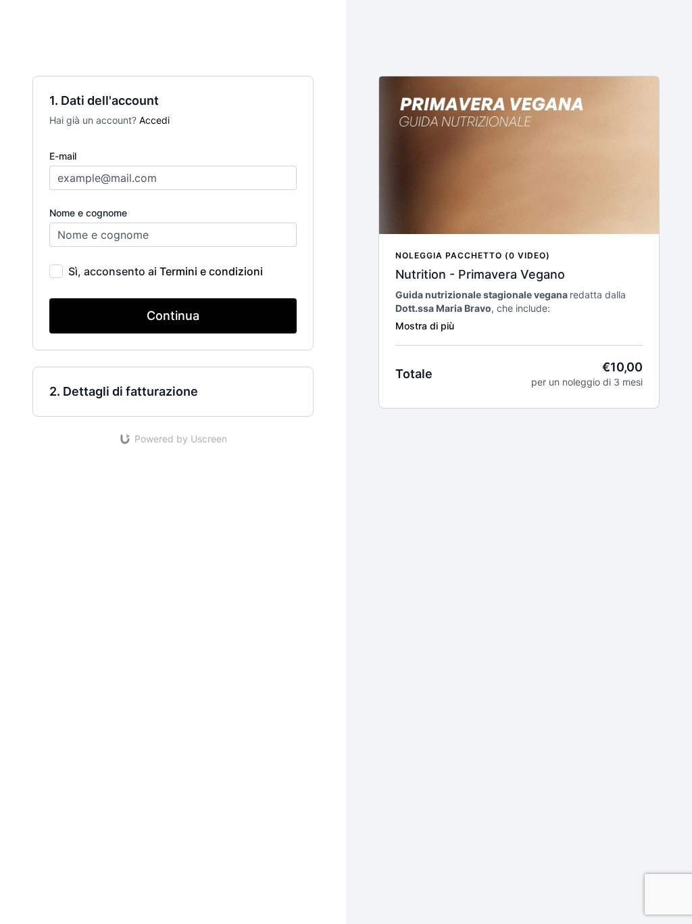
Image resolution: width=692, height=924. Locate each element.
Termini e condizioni (211, 271)
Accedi (154, 120)
